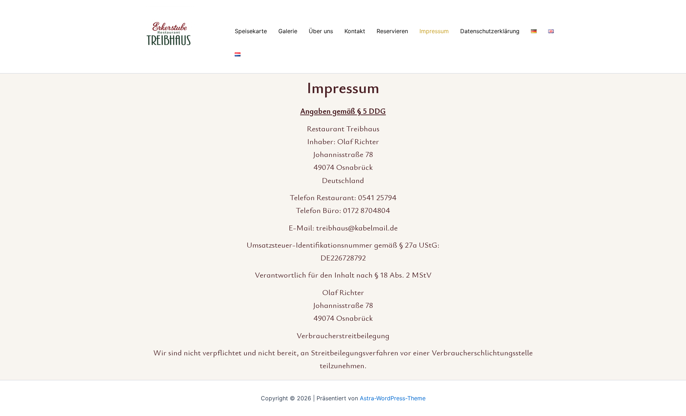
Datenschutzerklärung (490, 31)
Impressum (434, 31)
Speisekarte (251, 31)
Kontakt (354, 31)
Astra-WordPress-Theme (393, 398)
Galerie (287, 31)
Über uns (321, 31)
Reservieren (392, 31)
